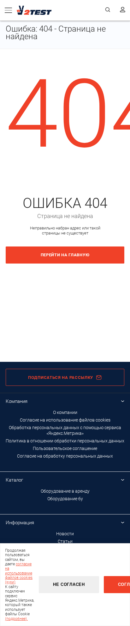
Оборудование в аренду (65, 491)
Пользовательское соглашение (65, 448)
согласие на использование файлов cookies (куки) (18, 573)
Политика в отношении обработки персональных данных (65, 440)
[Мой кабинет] (122, 10)
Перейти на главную (65, 254)
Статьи (65, 541)
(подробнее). (16, 619)
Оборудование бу (65, 498)
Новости (65, 533)
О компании (65, 412)
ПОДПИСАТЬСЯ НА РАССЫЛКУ (60, 377)
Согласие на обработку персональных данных (65, 456)
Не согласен (69, 584)
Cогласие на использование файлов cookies (65, 419)
